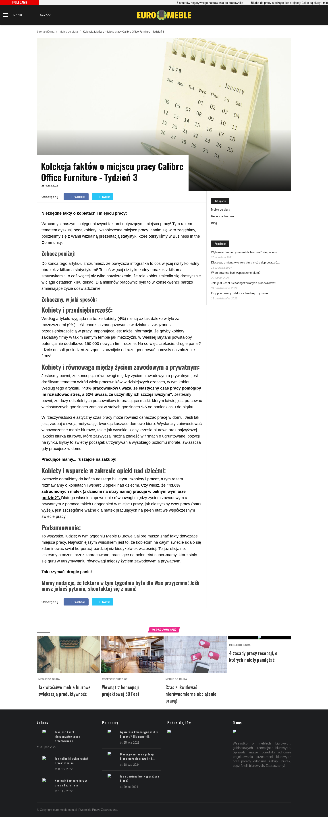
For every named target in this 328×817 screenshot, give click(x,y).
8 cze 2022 (65, 769)
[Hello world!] (169, 732)
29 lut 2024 (131, 786)
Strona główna (45, 31)
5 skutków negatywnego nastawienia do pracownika (198, 2)
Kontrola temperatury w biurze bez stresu (71, 782)
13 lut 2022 (65, 791)
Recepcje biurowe (222, 216)
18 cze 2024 (131, 764)
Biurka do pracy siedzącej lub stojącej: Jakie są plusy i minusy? (280, 2)
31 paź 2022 (48, 747)
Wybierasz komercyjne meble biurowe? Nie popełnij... (245, 252)
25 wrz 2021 (131, 742)
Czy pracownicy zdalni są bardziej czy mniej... (241, 293)
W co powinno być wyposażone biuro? (235, 272)
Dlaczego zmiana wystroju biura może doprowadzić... (245, 262)
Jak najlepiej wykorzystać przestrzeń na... (71, 760)
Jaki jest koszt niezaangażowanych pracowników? (243, 283)
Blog (214, 223)
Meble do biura (69, 31)
